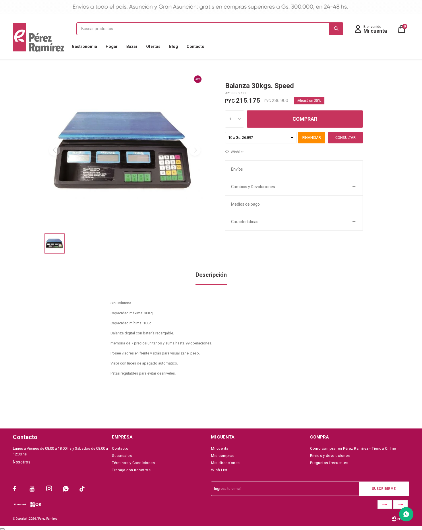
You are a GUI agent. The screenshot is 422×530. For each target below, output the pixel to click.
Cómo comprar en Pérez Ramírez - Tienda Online (353, 448)
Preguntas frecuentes (329, 463)
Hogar (112, 46)
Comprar (305, 119)
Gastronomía (84, 46)
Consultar (345, 137)
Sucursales (122, 455)
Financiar (311, 137)
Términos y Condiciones (133, 463)
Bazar (132, 46)
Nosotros (21, 462)
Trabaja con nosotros (131, 470)
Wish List (219, 470)
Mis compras (223, 455)
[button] (336, 28)
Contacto (195, 46)
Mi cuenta (220, 448)
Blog (173, 46)
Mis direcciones (225, 463)
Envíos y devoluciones (330, 455)
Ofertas (153, 46)
